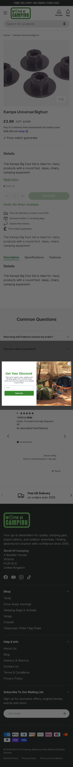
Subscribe (19, 393)
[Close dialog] (69, 363)
